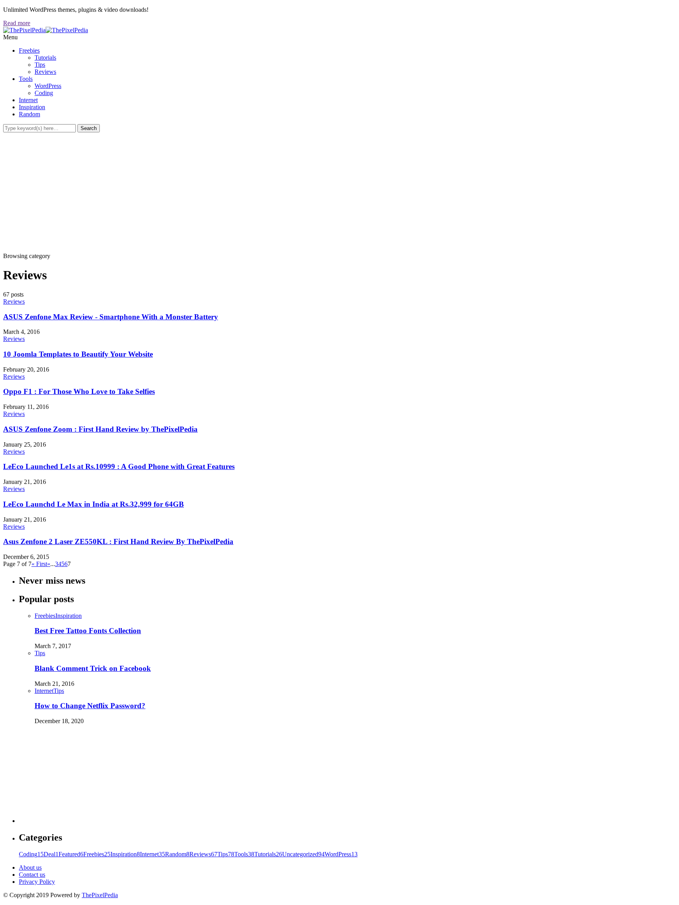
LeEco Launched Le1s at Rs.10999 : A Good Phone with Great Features (119, 466)
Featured (71, 854)
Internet (28, 100)
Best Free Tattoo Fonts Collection (88, 631)
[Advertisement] (339, 191)
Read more (16, 23)
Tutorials (45, 57)
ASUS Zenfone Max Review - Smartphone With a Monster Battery (110, 317)
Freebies (29, 50)
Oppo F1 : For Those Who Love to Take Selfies (79, 391)
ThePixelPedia (100, 895)
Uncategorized (303, 854)
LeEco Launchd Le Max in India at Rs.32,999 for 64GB (93, 504)
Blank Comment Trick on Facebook (93, 668)
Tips (40, 64)
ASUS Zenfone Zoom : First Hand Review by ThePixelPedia (100, 429)
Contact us (32, 874)
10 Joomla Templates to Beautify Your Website (78, 354)
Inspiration (32, 107)
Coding (44, 93)
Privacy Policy (37, 881)
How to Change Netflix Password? (90, 706)
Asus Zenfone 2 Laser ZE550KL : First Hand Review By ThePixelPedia (118, 541)
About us (30, 867)
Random (29, 114)
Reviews (45, 71)
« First (39, 564)
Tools (26, 78)
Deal (51, 854)
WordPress (48, 85)
